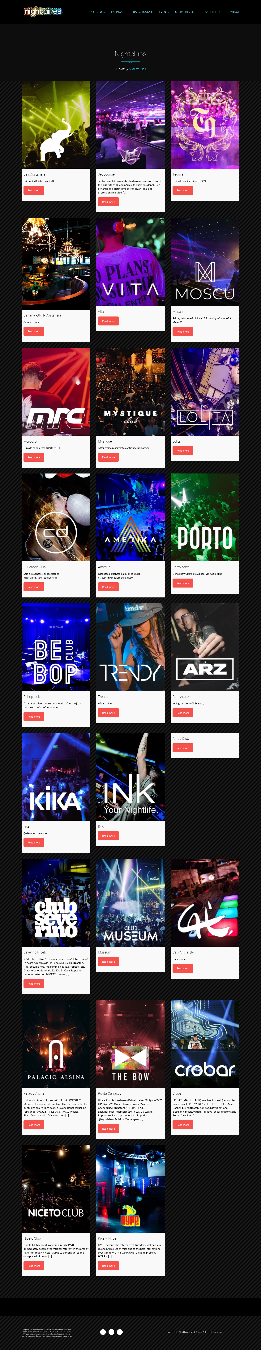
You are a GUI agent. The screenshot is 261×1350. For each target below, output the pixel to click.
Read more (34, 190)
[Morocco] (56, 391)
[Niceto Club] (56, 1189)
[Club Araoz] (205, 647)
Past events (211, 11)
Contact (233, 11)
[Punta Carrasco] (130, 1044)
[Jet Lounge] (130, 125)
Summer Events (186, 11)
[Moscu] (205, 262)
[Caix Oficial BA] (205, 903)
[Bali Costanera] (56, 125)
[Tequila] (205, 125)
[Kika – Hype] (130, 1189)
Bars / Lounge (143, 11)
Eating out (119, 11)
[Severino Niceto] (56, 903)
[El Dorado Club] (56, 517)
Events (164, 11)
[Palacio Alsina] (56, 1044)
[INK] (130, 777)
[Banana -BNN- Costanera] (56, 264)
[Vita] (130, 262)
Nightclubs (96, 11)
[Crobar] (205, 1044)
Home (120, 69)
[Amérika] (130, 517)
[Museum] (130, 903)
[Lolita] (205, 391)
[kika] (56, 777)
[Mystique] (130, 391)
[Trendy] (130, 647)
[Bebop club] (56, 647)
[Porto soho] (205, 517)
